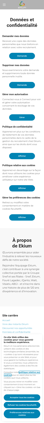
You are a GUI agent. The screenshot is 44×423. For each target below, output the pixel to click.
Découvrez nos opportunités (17, 328)
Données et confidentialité (16, 332)
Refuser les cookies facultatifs (22, 405)
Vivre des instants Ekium (15, 324)
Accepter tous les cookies (22, 397)
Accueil (6, 320)
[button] (22, 217)
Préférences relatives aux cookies (22, 413)
